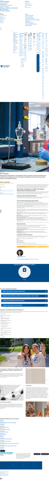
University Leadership (5, 10)
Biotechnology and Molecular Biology (42, 203)
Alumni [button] (31, 32)
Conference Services (35, 465)
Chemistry (2, 425)
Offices (26, 6)
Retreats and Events (47, 49)
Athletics (23, 462)
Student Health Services (43, 47)
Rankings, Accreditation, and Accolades (9, 8)
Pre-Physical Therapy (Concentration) (8, 445)
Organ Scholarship (47, 55)
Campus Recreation (40, 50)
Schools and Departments (29, 4)
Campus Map (13, 464)
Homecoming (34, 42)
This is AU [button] (1, 0)
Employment (28, 21)
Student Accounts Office (23, 65)
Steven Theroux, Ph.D (21, 256)
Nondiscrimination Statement (4, 475)
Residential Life (40, 63)
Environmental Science (5, 429)
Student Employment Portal (43, 64)
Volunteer (37, 53)
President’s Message (4, 1)
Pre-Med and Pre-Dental (5, 441)
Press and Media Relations (31, 24)
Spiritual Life (46, 34)
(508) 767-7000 (4, 461)
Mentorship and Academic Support (15, 49)
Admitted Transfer (2, 18)
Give (0, 29)
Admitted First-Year (3, 17)
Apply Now (1, 182)
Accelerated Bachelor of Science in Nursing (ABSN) (29, 42)
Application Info (2, 184)
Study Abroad (21, 45)
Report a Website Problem (4, 473)
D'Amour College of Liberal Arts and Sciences (6, 190)
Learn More (24, 281)
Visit (0, 27)
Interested (1, 19)
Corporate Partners (29, 15)
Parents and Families (29, 18)
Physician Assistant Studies (29, 48)
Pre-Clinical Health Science (6, 438)
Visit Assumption (2, 358)
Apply (1, 28)
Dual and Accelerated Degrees (21, 40)
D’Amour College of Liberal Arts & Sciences (21, 53)
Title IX (23, 467)
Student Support (43, 70)
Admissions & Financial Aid (15, 465)
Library (33, 462)
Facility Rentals (28, 25)
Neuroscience (3, 434)
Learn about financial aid (3, 377)
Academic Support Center (43, 74)
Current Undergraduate (3, 15)
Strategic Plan (24, 465)
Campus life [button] (40, 32)
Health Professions (4, 432)
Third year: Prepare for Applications (13, 300)
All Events (34, 45)
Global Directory (27, 2)
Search (2, 485)
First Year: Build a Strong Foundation (14, 291)
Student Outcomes (4, 2)
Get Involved (37, 34)
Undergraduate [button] (15, 32)
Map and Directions (28, 7)
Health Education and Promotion (43, 43)
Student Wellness (43, 35)
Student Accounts (13, 466)
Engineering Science (4, 427)
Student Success (24, 466)
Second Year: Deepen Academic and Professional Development (21, 295)
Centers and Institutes (28, 5)
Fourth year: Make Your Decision (12, 305)
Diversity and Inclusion (47, 60)
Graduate (1, 16)
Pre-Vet (1, 448)
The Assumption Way (15, 34)
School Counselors (29, 22)
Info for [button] (1, 13)
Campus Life (23, 461)
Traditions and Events (40, 53)
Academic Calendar (4, 6)
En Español (1, 22)
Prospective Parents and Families (32, 19)
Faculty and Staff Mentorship (43, 90)
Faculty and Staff (27, 3)
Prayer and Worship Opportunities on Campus (47, 40)
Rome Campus (21, 44)
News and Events (4, 9)
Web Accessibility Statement (4, 474)
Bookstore (33, 464)
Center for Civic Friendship (6, 5)
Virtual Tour (13, 463)
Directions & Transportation (15, 462)
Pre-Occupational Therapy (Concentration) (9, 443)
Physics (1, 436)
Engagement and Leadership (40, 38)
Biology (35, 203)
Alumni (26, 14)
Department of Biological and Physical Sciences (7, 193)
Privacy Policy (2, 472)
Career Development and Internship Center (43, 80)
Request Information (7, 182)
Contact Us (12, 461)
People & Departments (35, 461)
